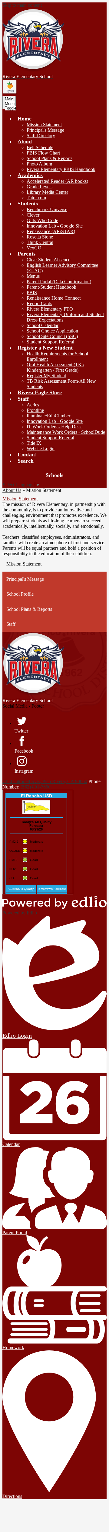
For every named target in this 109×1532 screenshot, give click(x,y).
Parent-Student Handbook (51, 287)
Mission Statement (44, 124)
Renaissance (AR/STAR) (51, 231)
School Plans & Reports (49, 158)
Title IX (34, 443)
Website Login (40, 448)
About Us (11, 490)
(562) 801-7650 (36, 786)
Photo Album (39, 163)
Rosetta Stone (40, 236)
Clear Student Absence (48, 259)
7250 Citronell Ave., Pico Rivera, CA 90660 (44, 781)
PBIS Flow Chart (43, 152)
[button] (25, 119)
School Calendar (42, 325)
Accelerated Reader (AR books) (57, 181)
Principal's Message (45, 130)
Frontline (35, 410)
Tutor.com (36, 197)
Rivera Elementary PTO (50, 309)
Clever (33, 215)
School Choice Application (52, 330)
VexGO (34, 247)
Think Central (40, 242)
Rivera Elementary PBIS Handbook (61, 169)
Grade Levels (39, 186)
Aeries (33, 404)
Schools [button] (54, 475)
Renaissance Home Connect (54, 298)
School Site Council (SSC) (52, 336)
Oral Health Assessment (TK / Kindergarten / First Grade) (55, 367)
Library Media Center (47, 192)
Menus (33, 276)
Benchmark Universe (47, 209)
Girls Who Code (42, 220)
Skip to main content (22, 5)
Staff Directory (41, 135)
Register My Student (46, 375)
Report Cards (39, 303)
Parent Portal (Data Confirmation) (59, 281)
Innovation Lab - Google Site (55, 225)
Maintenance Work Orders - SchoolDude (66, 432)
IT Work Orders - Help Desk (54, 426)
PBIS (32, 292)
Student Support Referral (50, 341)
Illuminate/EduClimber (48, 415)
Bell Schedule (40, 147)
